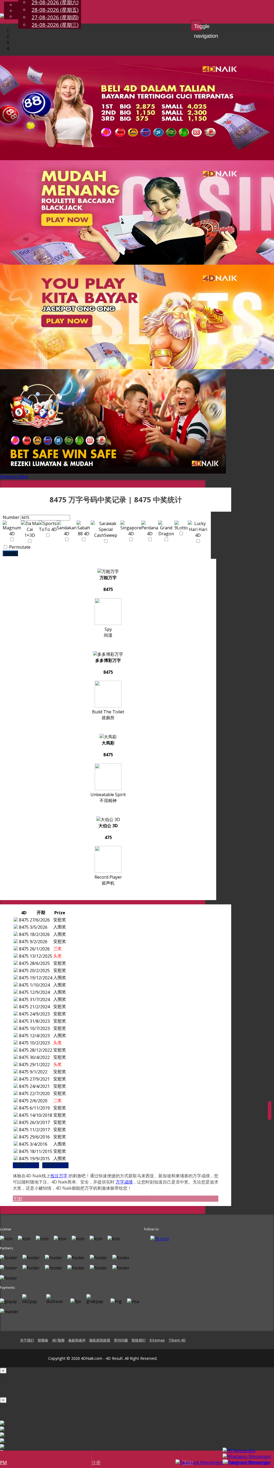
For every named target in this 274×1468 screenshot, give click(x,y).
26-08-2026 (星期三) (55, 24)
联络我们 (139, 1340)
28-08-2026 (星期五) (55, 9)
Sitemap (157, 1340)
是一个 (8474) (26, 1165)
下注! (17, 1198)
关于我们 (27, 1340)
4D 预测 (58, 1340)
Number (11, 517)
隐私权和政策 (99, 1340)
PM (3, 1462)
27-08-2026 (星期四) (55, 17)
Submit (10, 553)
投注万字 (58, 1176)
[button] (9, 477)
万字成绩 (124, 1182)
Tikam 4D (177, 1340)
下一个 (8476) (55, 1165)
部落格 (43, 1340)
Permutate (19, 547)
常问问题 (121, 1340)
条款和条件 (77, 1340)
